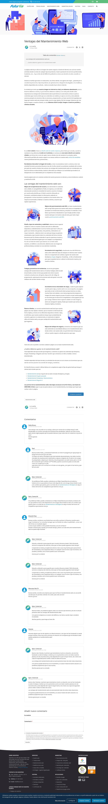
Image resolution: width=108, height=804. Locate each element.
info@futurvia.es (19, 781)
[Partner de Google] (88, 761)
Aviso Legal (58, 739)
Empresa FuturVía (23, 767)
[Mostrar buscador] (97, 6)
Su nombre (27, 715)
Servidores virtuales (38, 779)
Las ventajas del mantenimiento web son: (37, 59)
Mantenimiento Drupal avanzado (37, 376)
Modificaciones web (38, 765)
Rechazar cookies (99, 800)
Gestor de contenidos (61, 779)
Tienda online (36, 760)
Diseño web (30, 6)
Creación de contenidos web (63, 763)
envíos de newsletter (74, 157)
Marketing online (67, 6)
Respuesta (81, 425)
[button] (92, 1)
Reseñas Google (60, 777)
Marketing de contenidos (62, 765)
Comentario (27, 721)
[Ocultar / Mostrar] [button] (61, 55)
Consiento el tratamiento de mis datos (34, 733)
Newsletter (59, 782)
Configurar (72, 800)
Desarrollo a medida (38, 767)
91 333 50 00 (36, 1)
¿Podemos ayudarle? (76, 394)
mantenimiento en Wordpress (67, 485)
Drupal (53, 257)
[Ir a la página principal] (17, 6)
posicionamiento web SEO (56, 217)
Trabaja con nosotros (15, 791)
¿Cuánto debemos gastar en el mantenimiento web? (42, 62)
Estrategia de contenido (62, 767)
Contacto (91, 6)
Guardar (27, 742)
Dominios (35, 784)
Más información (60, 800)
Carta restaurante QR (61, 787)
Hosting (77, 6)
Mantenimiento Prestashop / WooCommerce (40, 378)
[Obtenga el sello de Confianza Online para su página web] (88, 770)
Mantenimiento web (53, 6)
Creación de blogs (61, 784)
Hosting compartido (38, 782)
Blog (83, 6)
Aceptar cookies (84, 800)
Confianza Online (60, 770)
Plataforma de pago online (63, 789)
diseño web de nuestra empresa (51, 151)
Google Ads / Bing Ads (62, 760)
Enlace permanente (81, 441)
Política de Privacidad (50, 739)
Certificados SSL (37, 787)
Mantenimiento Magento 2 (35, 380)
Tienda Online (40, 6)
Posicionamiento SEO (61, 758)
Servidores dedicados (38, 777)
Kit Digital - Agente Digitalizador (41, 770)
